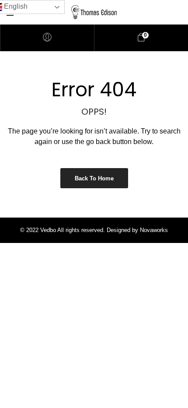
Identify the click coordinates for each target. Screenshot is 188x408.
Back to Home (94, 178)
